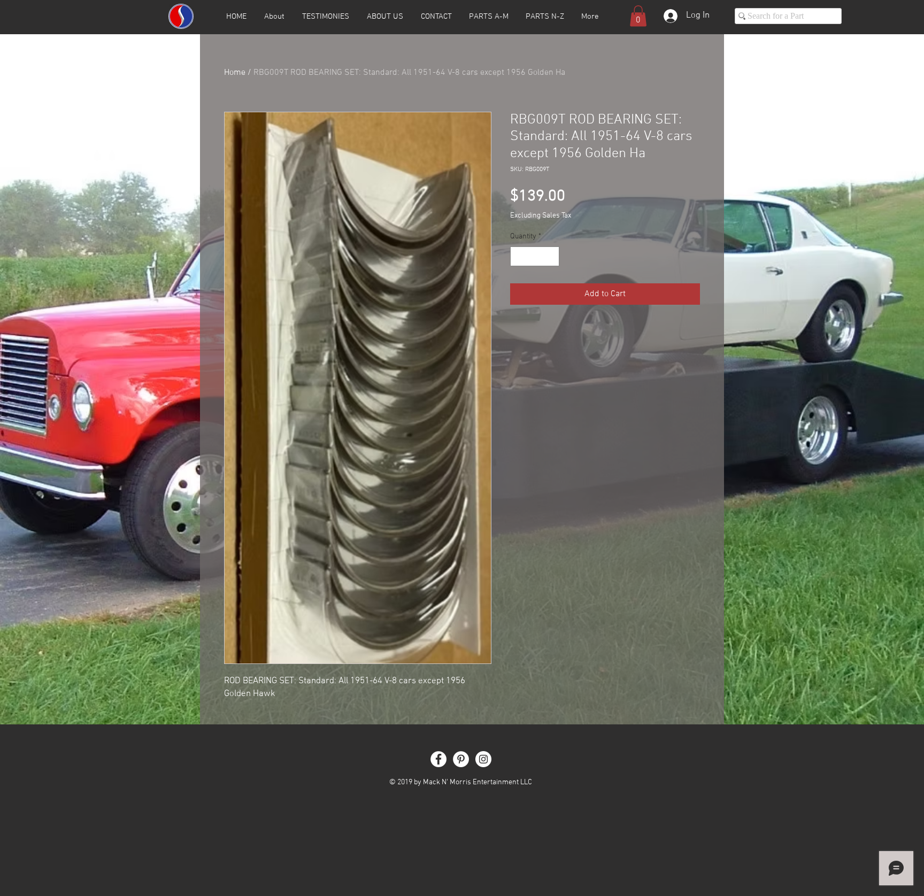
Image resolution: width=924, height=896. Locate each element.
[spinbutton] (534, 256)
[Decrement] (518, 256)
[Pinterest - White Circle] (461, 759)
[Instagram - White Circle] (483, 759)
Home (234, 72)
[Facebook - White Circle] (438, 759)
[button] (638, 15)
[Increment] (551, 256)
